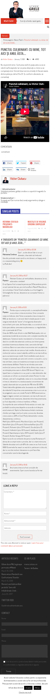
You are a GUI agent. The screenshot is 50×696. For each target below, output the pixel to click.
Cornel (5, 469)
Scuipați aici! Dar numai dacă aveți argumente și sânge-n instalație (23, 201)
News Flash (18, 40)
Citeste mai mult (25, 692)
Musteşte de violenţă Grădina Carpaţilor (37, 223)
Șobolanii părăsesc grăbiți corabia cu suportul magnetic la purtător (23, 192)
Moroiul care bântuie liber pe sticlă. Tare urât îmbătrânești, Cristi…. (11, 587)
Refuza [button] (37, 688)
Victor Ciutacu (8, 59)
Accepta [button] (28, 688)
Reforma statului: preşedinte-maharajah (10, 224)
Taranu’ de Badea (31, 568)
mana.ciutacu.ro (30, 564)
